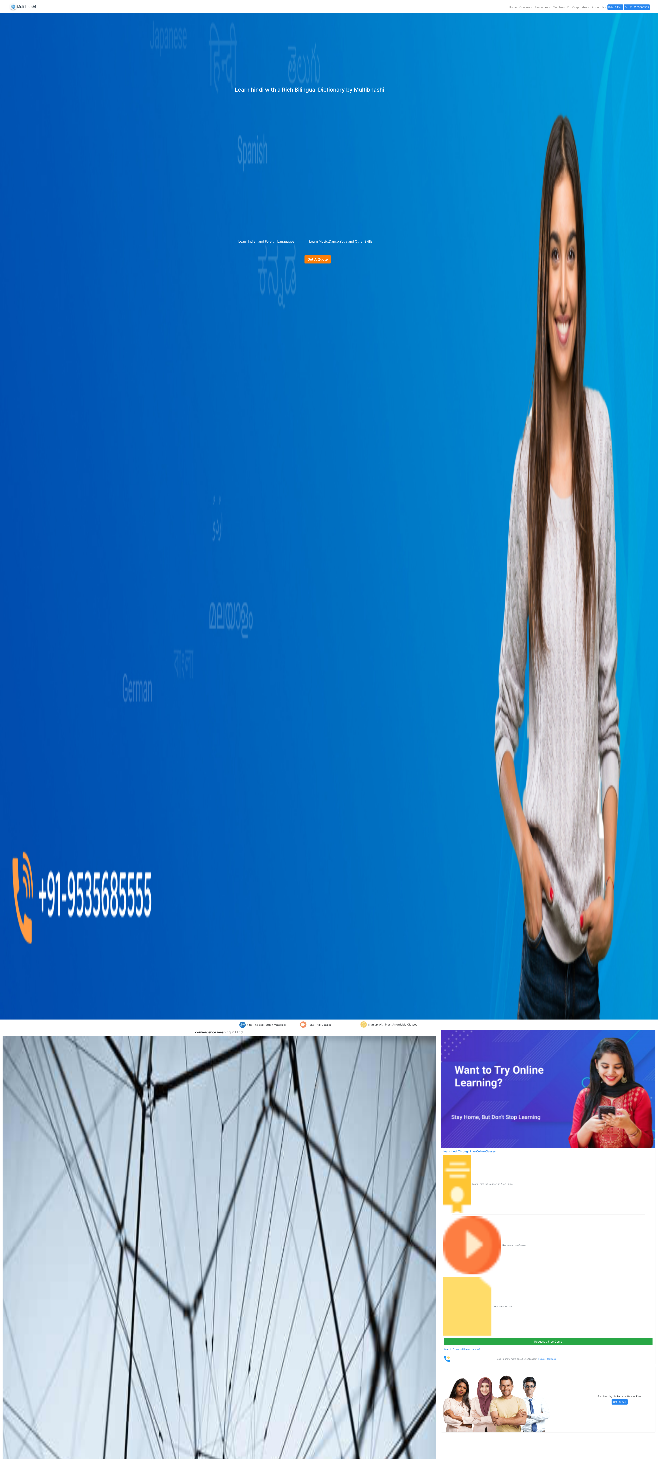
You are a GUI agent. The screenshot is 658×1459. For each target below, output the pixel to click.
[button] (525, 7)
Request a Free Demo (548, 1341)
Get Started (619, 1401)
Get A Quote (317, 259)
